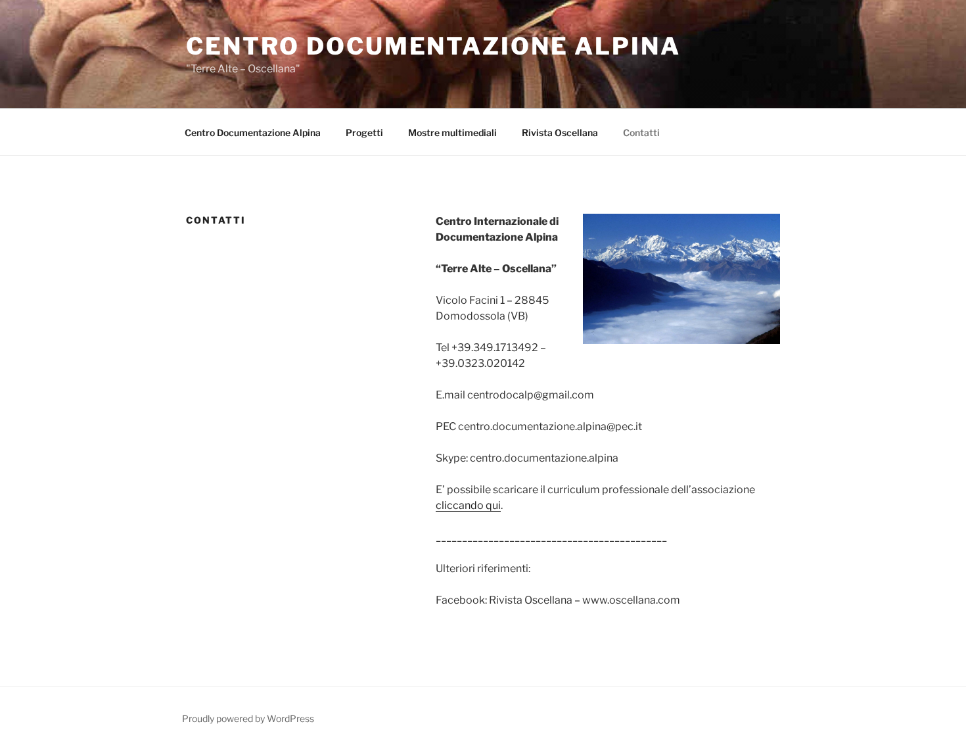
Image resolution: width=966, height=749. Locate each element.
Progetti (364, 132)
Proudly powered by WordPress (248, 718)
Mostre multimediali (452, 132)
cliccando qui (468, 505)
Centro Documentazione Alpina (433, 46)
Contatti (641, 132)
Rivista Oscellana (560, 132)
